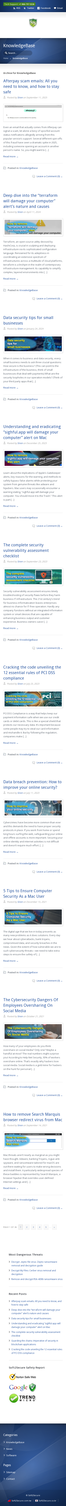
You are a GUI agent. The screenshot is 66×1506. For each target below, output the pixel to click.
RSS (18, 8)
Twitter (30, 8)
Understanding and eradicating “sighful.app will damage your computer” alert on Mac (32, 432)
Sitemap (10, 1472)
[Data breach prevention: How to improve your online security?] (33, 815)
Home (5, 58)
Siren (20, 97)
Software (11, 1455)
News (9, 1449)
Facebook (46, 8)
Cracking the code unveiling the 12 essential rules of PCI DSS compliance (32, 673)
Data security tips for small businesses (31, 1318)
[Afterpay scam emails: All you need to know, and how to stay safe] (33, 120)
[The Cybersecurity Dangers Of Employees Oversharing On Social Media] (33, 1039)
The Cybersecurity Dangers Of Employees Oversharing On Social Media (30, 1005)
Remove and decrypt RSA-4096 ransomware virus (37, 1279)
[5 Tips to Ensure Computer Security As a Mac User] (33, 924)
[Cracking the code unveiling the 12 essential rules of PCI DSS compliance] (33, 706)
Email (60, 8)
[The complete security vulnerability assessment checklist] (33, 584)
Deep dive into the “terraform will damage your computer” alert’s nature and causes (30, 201)
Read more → (11, 156)
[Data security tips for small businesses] (33, 351)
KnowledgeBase (29, 168)
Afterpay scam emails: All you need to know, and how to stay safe (31, 86)
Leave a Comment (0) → (50, 176)
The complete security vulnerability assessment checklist (26, 550)
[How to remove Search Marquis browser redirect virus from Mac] (33, 1148)
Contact (10, 1478)
